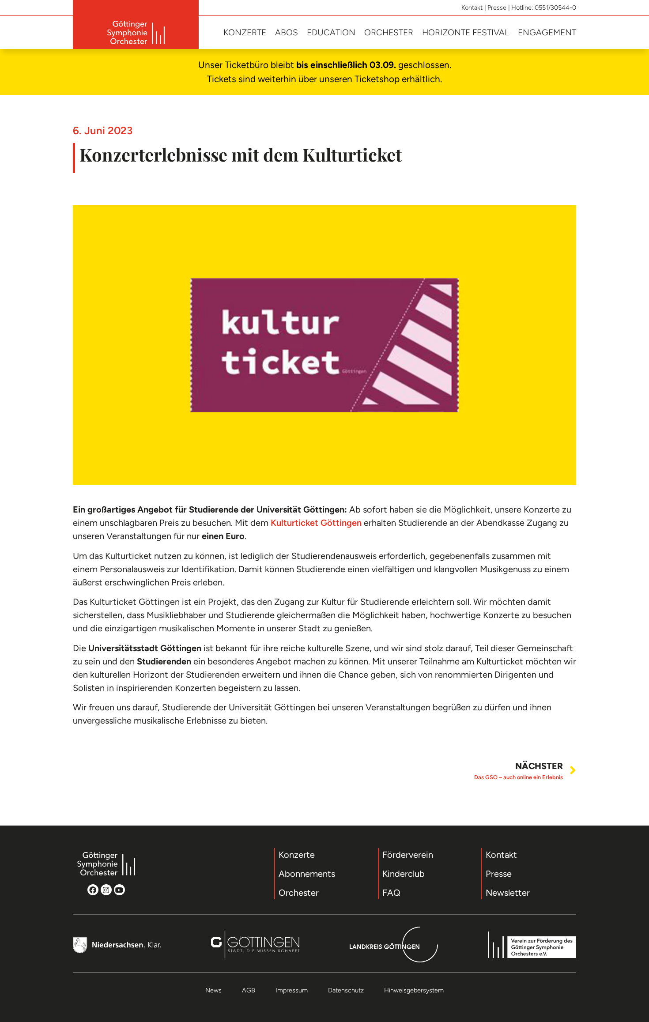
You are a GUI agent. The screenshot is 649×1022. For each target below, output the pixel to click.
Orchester (388, 32)
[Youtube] (119, 889)
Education (331, 32)
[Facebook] (92, 889)
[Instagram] (106, 889)
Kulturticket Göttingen (316, 522)
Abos (286, 32)
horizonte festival (465, 32)
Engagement (547, 32)
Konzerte (244, 32)
